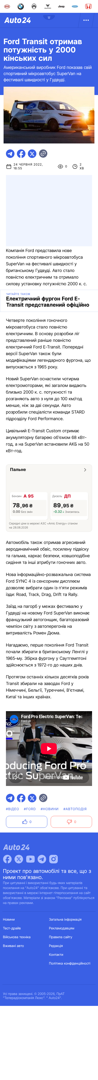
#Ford (30, 809)
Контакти (56, 955)
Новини (9, 920)
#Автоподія (75, 809)
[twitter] (32, 153)
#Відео (12, 809)
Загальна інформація (65, 920)
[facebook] (21, 153)
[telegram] (10, 153)
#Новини (50, 809)
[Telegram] (42, 859)
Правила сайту (60, 937)
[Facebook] (7, 859)
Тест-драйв (12, 928)
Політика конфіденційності (69, 963)
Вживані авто (13, 946)
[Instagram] (53, 859)
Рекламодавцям (61, 928)
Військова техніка (17, 937)
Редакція (56, 946)
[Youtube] (30, 859)
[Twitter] (19, 859)
